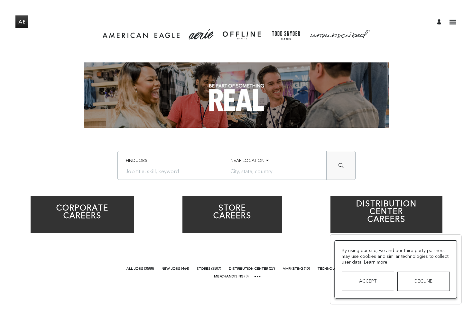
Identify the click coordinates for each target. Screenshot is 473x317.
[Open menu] (453, 22)
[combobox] (170, 171)
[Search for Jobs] (341, 165)
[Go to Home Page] (21, 21)
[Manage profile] (440, 22)
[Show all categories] (257, 276)
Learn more (375, 262)
